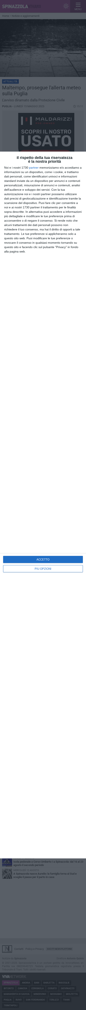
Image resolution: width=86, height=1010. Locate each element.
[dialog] (43, 505)
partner (34, 167)
